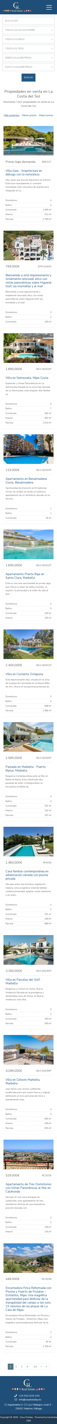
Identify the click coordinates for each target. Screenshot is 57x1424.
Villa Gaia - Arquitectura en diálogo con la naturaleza (24, 173)
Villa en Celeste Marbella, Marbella (23, 1081)
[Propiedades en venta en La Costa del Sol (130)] (46, 1367)
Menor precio (29, 115)
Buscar (28, 77)
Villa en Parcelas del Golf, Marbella (23, 981)
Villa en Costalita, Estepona (24, 674)
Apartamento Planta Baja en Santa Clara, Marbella (25, 576)
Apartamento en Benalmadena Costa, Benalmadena (26, 481)
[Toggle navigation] (49, 7)
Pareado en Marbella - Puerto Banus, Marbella (26, 769)
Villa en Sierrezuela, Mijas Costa (27, 378)
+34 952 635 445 (29, 1396)
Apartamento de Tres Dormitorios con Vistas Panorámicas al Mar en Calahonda (28, 1188)
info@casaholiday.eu (30, 1399)
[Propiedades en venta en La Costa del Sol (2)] (41, 1367)
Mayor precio (46, 115)
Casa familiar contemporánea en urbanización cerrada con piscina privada (27, 875)
